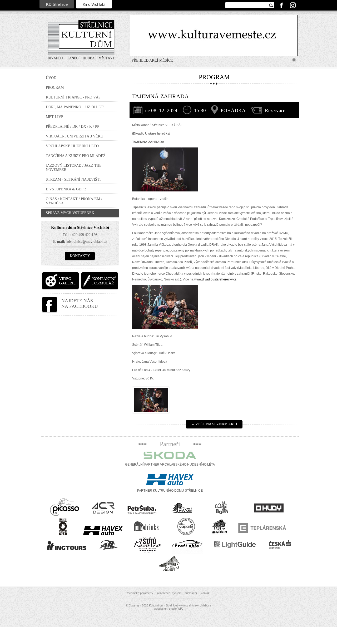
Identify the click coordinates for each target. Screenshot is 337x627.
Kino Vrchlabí (94, 4)
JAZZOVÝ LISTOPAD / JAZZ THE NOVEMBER (74, 168)
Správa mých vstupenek (70, 213)
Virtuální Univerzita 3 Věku (74, 136)
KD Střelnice (57, 4)
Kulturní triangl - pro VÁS (73, 97)
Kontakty (80, 256)
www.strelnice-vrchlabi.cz (195, 605)
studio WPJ (176, 608)
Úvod (51, 78)
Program (55, 88)
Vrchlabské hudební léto (72, 146)
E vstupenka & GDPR (66, 189)
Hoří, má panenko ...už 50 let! (75, 107)
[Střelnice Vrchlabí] (81, 43)
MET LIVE (54, 117)
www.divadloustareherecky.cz (215, 279)
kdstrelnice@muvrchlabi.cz (86, 242)
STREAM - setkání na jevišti (73, 179)
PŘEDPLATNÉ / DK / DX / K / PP (72, 127)
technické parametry (140, 593)
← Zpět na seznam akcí (214, 424)
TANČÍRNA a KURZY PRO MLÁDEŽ (76, 156)
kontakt (205, 593)
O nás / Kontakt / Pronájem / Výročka (74, 201)
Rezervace (275, 110)
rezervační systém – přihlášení (177, 593)
